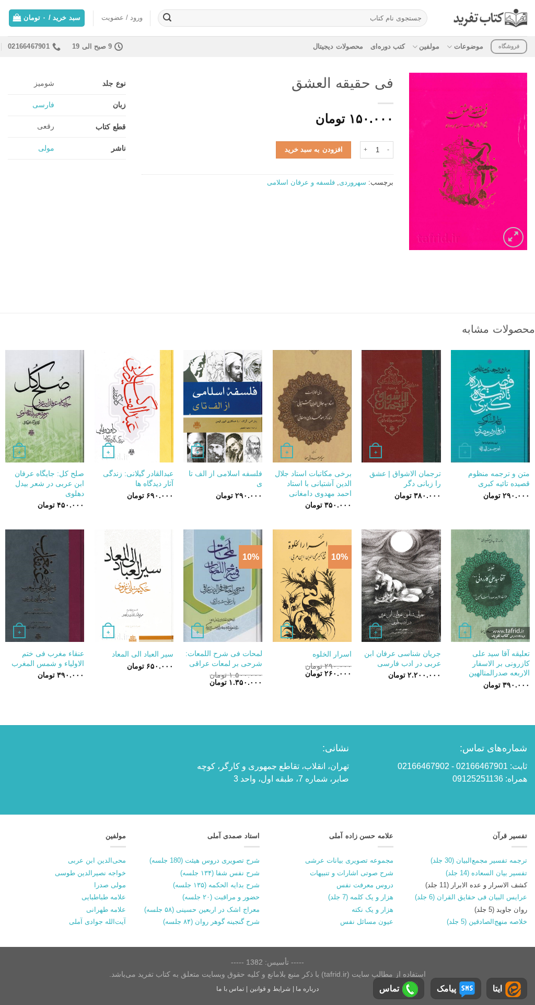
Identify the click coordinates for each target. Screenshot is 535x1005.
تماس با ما (230, 988)
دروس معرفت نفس (364, 885)
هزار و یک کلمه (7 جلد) (360, 897)
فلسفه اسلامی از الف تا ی (225, 478)
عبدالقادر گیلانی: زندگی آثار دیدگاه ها (138, 478)
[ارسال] (167, 18)
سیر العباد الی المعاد (142, 654)
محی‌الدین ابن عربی (97, 860)
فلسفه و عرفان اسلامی (301, 182)
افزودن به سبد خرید (314, 149)
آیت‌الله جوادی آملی (97, 921)
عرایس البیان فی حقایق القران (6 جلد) (471, 897)
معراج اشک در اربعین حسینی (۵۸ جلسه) (202, 909)
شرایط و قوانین (270, 988)
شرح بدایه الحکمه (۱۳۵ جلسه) (216, 885)
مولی (46, 148)
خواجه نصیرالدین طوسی (90, 873)
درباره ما (307, 988)
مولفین (429, 46)
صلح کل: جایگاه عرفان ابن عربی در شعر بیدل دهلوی (49, 483)
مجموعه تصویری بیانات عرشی (349, 860)
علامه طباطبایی (104, 897)
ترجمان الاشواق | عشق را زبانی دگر (404, 478)
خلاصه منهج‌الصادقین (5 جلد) (487, 921)
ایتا (497, 988)
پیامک (446, 988)
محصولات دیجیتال (338, 46)
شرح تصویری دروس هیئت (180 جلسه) (204, 860)
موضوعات (468, 46)
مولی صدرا (110, 885)
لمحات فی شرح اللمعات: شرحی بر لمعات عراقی (223, 658)
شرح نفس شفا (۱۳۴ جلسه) (220, 873)
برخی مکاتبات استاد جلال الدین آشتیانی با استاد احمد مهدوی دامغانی (313, 483)
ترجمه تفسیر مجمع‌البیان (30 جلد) (479, 860)
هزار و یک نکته (372, 909)
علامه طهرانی (106, 909)
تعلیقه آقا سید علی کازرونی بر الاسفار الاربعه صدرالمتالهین (499, 663)
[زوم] (513, 237)
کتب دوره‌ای (387, 46)
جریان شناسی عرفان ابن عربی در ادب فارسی (402, 658)
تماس (389, 988)
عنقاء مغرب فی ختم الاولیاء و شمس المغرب (47, 658)
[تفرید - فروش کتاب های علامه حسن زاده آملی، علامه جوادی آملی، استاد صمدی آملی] (490, 18)
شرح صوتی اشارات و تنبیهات (351, 873)
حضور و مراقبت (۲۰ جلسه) (221, 897)
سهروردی (352, 182)
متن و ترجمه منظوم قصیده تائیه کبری (499, 478)
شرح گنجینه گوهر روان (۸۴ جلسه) (211, 921)
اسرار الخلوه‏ (332, 654)
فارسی (43, 104)
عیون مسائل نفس (366, 921)
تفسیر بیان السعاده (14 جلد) (486, 873)
